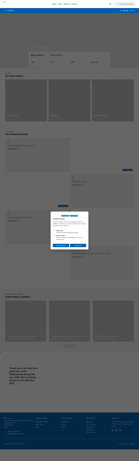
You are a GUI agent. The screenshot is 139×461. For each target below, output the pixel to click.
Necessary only (61, 245)
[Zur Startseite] (12, 4)
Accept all (78, 245)
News (60, 4)
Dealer (54, 4)
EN (131, 10)
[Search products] (110, 4)
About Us (67, 4)
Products (74, 4)
